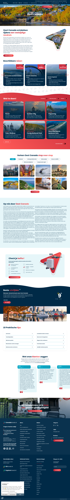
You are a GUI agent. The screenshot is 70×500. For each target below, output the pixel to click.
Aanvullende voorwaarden (25, 449)
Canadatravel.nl (32, 16)
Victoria (38, 492)
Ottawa (38, 482)
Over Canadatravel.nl (24, 427)
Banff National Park (23, 463)
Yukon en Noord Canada (41, 469)
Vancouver (39, 471)
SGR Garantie (22, 443)
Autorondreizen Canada (41, 427)
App (20, 425)
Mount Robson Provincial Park (25, 481)
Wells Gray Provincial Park (25, 487)
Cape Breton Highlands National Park (26, 466)
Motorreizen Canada (40, 433)
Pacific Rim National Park (25, 483)
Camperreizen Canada (41, 429)
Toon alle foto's (35, 191)
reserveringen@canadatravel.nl (9, 430)
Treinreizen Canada (40, 437)
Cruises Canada (40, 431)
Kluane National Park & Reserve (26, 477)
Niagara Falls (39, 484)
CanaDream (39, 446)
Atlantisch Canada (40, 461)
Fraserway (39, 448)
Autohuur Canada (40, 425)
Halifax (38, 490)
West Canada (39, 467)
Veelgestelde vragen (24, 431)
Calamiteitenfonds (23, 439)
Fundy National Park (24, 468)
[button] (67, 75)
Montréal (38, 478)
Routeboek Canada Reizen (25, 433)
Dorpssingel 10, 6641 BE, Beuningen (8, 434)
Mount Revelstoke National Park (26, 479)
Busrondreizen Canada (41, 435)
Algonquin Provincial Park (25, 461)
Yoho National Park (23, 489)
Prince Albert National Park (25, 485)
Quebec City (39, 473)
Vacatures (22, 447)
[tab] (13, 159)
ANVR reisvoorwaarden (24, 445)
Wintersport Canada (40, 439)
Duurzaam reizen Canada (25, 437)
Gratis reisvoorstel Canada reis (26, 429)
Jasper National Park (24, 474)
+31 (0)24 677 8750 (7, 431)
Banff (38, 494)
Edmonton (39, 486)
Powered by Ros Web (63, 499)
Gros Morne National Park (25, 472)
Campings (22, 435)
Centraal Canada (40, 465)
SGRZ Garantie (22, 441)
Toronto (38, 475)
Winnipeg (38, 488)
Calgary (38, 480)
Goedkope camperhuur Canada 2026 (43, 444)
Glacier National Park (24, 470)
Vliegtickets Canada (40, 441)
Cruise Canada (39, 450)
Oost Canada (39, 463)
